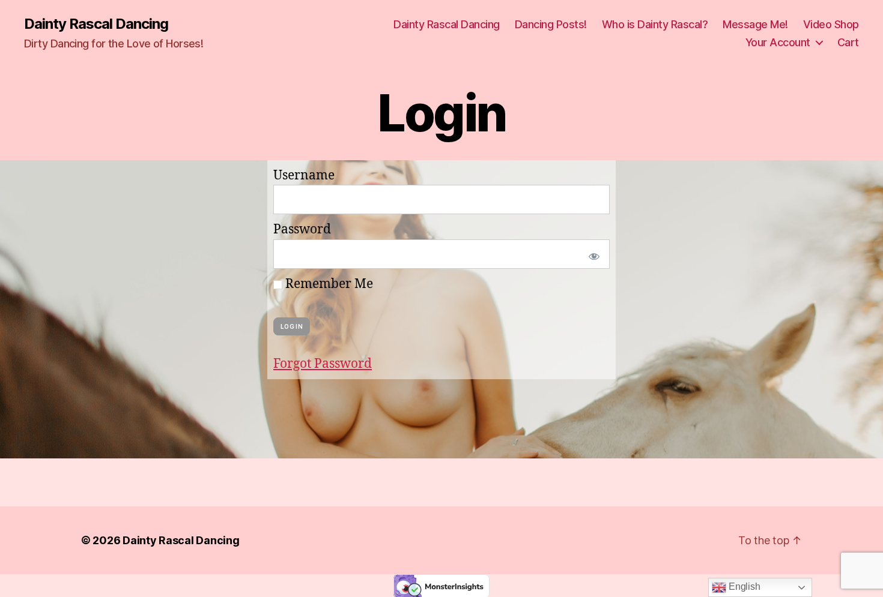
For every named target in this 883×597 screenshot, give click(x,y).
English (743, 586)
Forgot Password (322, 364)
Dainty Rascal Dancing (96, 24)
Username (304, 175)
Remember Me (327, 284)
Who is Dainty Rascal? (655, 24)
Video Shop (831, 24)
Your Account (777, 42)
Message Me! (755, 24)
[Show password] (592, 254)
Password (302, 229)
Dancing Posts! (551, 24)
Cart (848, 42)
